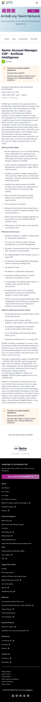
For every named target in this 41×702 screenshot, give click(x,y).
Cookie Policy (6, 676)
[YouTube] (20, 696)
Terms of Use (6, 674)
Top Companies (7, 617)
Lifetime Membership (9, 540)
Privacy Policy (6, 671)
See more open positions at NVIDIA (21, 434)
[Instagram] (4, 11)
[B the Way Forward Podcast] (28, 696)
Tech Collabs (6, 555)
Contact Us (5, 658)
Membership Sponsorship (10, 580)
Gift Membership (7, 591)
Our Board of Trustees (9, 499)
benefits (5, 375)
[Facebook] (8, 11)
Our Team (5, 495)
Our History (5, 492)
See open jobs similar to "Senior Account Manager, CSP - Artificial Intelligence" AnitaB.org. (21, 78)
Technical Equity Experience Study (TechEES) (16, 605)
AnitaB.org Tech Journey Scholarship (14, 631)
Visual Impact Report (8, 613)
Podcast (4, 648)
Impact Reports (7, 609)
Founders (5, 528)
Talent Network (7, 532)
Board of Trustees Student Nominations (15, 503)
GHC (3, 559)
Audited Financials (8, 507)
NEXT (3, 547)
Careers (4, 511)
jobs (14, 39)
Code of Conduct (7, 682)
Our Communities (7, 584)
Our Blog (5, 644)
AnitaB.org (28, 690)
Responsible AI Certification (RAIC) (13, 551)
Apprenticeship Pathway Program (13, 524)
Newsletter (5, 662)
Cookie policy (26, 454)
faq (33, 11)
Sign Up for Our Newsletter (19, 476)
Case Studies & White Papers (11, 601)
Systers (4, 588)
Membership (6, 536)
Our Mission (6, 488)
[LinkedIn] (13, 11)
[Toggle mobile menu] (37, 3)
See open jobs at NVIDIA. (16, 73)
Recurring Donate (8, 572)
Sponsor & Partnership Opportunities (14, 576)
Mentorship (5, 521)
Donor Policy (6, 684)
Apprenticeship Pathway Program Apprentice (17, 543)
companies (23, 39)
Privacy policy (15, 454)
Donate (4, 569)
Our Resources (7, 641)
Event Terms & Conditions (10, 679)
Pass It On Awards (8, 627)
